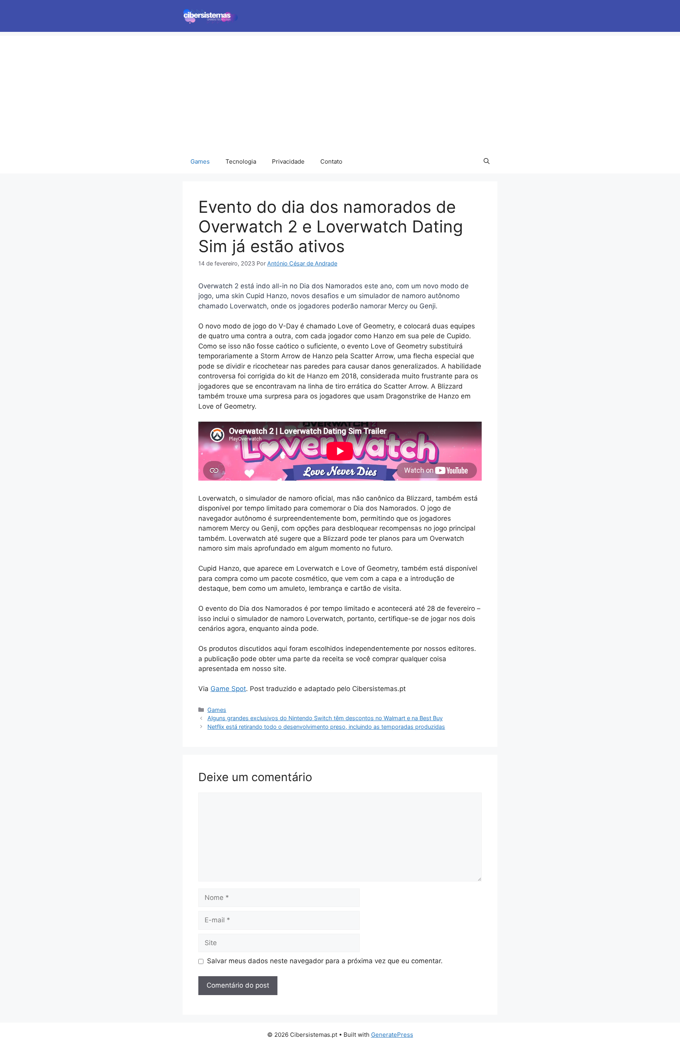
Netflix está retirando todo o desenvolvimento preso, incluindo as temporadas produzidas (326, 726)
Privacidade (288, 161)
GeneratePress (392, 1034)
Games (200, 161)
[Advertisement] (340, 91)
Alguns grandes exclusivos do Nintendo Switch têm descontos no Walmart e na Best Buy (325, 718)
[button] (486, 161)
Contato (331, 161)
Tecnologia (240, 161)
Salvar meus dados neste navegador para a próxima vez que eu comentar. (325, 961)
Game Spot (228, 689)
